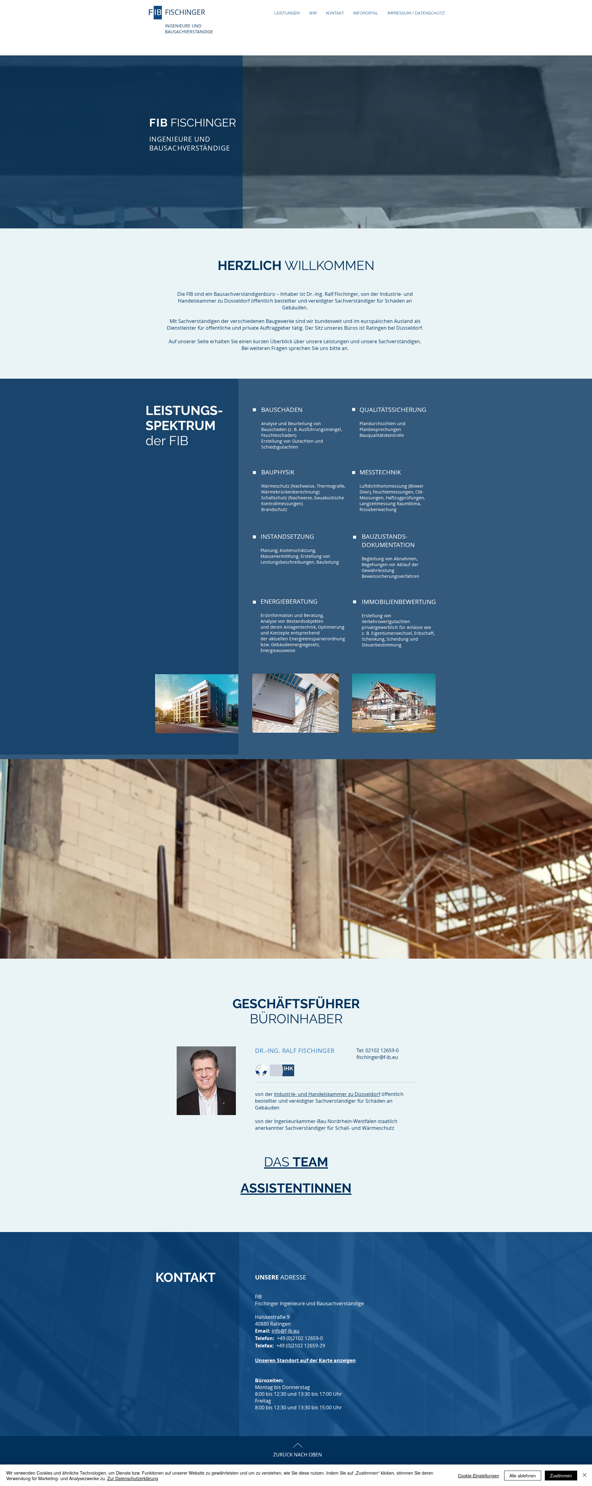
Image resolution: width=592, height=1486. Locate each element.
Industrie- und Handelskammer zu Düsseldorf (327, 1094)
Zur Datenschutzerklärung (132, 1478)
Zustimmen (561, 1475)
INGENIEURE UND (183, 26)
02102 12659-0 (382, 1050)
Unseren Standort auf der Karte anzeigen (305, 1360)
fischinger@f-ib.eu (377, 1057)
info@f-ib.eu (285, 1330)
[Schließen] (584, 1475)
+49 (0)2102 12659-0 (300, 1338)
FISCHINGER (185, 12)
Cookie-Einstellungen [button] (478, 1475)
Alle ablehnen (522, 1475)
